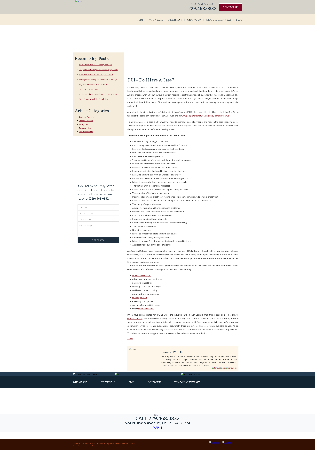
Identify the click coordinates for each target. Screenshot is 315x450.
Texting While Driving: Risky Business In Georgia (98, 79)
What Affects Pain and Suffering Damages (95, 65)
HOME (140, 20)
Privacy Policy (109, 444)
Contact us (230, 7)
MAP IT (157, 427)
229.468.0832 (202, 8)
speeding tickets (139, 297)
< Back (130, 339)
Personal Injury (85, 128)
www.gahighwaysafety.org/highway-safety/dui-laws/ (205, 115)
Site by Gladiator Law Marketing (84, 446)
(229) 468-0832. (99, 198)
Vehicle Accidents (86, 132)
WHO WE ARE (156, 20)
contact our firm (134, 318)
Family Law (83, 124)
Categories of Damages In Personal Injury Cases (98, 69)
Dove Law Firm (90, 444)
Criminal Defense (86, 120)
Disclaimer (99, 444)
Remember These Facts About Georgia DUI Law (98, 94)
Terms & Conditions (121, 444)
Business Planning (86, 117)
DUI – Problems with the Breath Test (93, 99)
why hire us (108, 382)
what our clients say (187, 382)
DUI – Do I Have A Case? (89, 89)
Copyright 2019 (78, 444)
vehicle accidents (146, 308)
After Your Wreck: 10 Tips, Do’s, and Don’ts (96, 74)
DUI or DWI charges (141, 275)
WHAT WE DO (194, 20)
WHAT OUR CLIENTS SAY (218, 20)
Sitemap (132, 444)
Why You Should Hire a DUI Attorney (93, 84)
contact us (154, 382)
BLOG (239, 20)
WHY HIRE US (175, 20)
